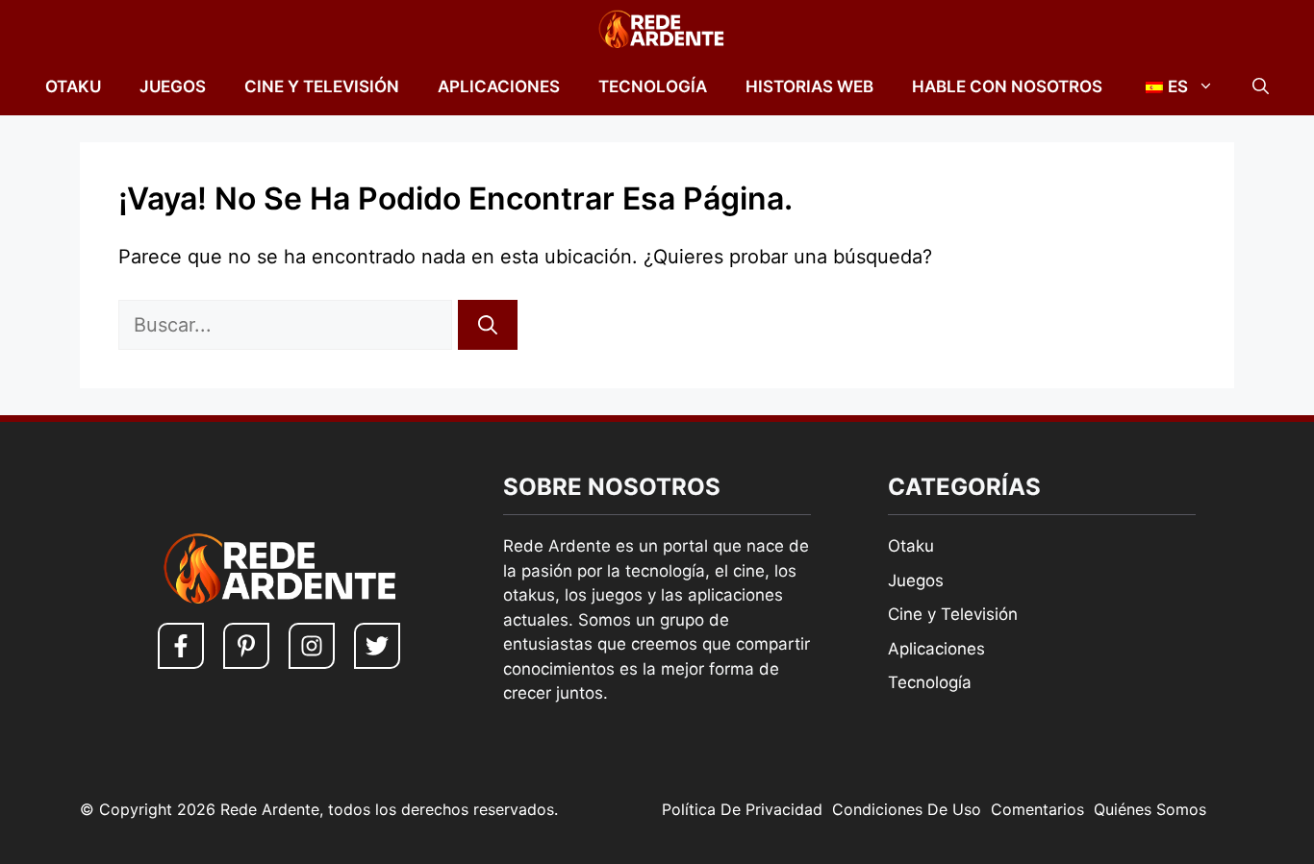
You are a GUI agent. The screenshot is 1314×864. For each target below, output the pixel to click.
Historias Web (809, 86)
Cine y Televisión (321, 86)
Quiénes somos (1150, 809)
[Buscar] (488, 325)
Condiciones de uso (906, 809)
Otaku (73, 86)
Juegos (172, 86)
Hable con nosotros (1007, 86)
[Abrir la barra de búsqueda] (1260, 86)
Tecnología (652, 86)
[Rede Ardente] (657, 29)
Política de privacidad (742, 809)
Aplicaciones (499, 86)
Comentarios (1037, 809)
